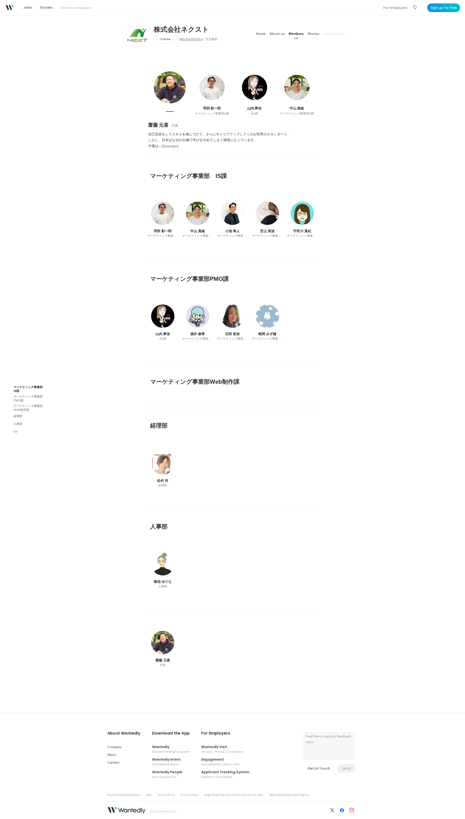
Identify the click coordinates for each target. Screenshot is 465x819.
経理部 (18, 416)
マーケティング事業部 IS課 (30, 389)
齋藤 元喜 (158, 125)
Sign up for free (444, 7)
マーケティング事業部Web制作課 (28, 408)
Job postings (334, 34)
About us (277, 34)
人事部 (18, 423)
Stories (313, 34)
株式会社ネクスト (181, 29)
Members (296, 34)
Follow (165, 39)
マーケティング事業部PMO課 (28, 398)
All (16, 431)
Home (261, 34)
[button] (124, 733)
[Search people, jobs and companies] (415, 7)
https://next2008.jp (191, 39)
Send (346, 768)
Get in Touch (319, 768)
